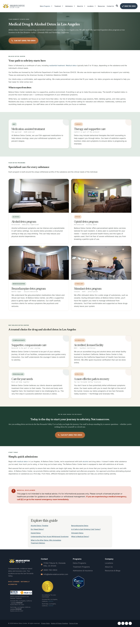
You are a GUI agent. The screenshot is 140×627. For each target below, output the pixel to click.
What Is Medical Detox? (80, 537)
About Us (80, 6)
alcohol (85, 461)
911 (22, 499)
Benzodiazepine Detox (79, 526)
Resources (101, 6)
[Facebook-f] (119, 623)
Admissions (69, 6)
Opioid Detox (36, 533)
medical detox (22, 461)
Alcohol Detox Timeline (39, 526)
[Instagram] (123, 623)
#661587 (50, 601)
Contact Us (110, 6)
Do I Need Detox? (37, 529)
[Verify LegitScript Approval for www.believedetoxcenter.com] (78, 582)
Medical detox (71, 65)
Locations (90, 6)
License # (17, 602)
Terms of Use (73, 623)
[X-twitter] (130, 623)
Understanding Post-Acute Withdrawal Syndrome (49, 537)
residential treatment (57, 65)
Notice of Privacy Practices (59, 623)
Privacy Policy (45, 623)
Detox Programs (45, 6)
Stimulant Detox (77, 533)
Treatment (57, 6)
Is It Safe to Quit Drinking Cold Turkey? (86, 529)
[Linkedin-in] (126, 623)
